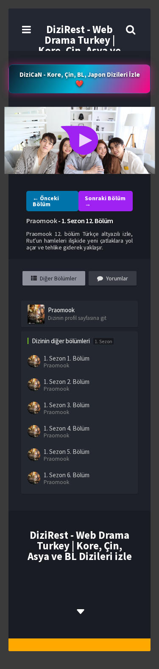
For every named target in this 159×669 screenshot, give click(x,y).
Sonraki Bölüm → (105, 201)
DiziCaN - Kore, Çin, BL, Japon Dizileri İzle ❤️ (80, 78)
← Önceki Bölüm (46, 201)
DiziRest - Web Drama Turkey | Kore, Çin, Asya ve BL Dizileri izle (79, 45)
